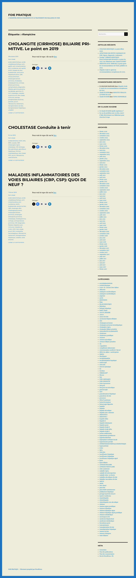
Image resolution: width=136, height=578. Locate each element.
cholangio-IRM (16, 208)
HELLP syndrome (105, 400)
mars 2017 (102, 267)
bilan (101, 302)
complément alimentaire (107, 348)
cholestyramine (13, 83)
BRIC (9, 143)
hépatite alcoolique (105, 410)
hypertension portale (106, 442)
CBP (21, 74)
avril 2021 (102, 177)
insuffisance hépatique (106, 456)
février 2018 (103, 244)
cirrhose (10, 221)
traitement (19, 104)
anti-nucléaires (13, 68)
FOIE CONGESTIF (104, 381)
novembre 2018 (104, 234)
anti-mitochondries (19, 66)
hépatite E (102, 421)
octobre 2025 (103, 138)
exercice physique (105, 367)
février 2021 (103, 179)
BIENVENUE (103, 300)
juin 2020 (102, 194)
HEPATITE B (103, 415)
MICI (14, 229)
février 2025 (103, 146)
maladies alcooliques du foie (108, 477)
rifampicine (12, 104)
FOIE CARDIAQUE (104, 379)
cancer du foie (21, 206)
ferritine (102, 371)
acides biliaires (13, 141)
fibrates (10, 89)
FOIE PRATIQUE (19, 15)
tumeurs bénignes (105, 533)
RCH (14, 231)
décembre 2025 (104, 133)
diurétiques (103, 356)
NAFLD (101, 481)
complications (13, 87)
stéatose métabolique (106, 515)
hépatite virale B (104, 427)
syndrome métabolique (106, 521)
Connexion (102, 550)
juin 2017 (102, 261)
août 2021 (102, 175)
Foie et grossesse (104, 383)
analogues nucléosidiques (107, 292)
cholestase (18, 81)
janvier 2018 (103, 246)
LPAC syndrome (104, 469)
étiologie (22, 147)
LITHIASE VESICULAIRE (107, 467)
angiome (102, 296)
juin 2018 (102, 238)
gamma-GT (19, 91)
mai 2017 (102, 263)
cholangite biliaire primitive (108, 329)
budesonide (12, 72)
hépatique (11, 151)
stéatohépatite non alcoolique (108, 502)
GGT (9, 93)
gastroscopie (103, 390)
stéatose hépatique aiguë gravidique (110, 512)
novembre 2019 (104, 209)
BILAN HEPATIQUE (105, 304)
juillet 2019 (102, 217)
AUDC (10, 70)
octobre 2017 (103, 252)
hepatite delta (103, 419)
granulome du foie (105, 396)
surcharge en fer (104, 517)
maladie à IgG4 (104, 471)
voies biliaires (12, 157)
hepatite (102, 406)
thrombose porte (104, 523)
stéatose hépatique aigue (107, 510)
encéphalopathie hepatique (108, 360)
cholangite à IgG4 (14, 145)
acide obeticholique (14, 62)
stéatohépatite (104, 500)
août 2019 (102, 215)
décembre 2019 (104, 206)
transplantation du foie (15, 106)
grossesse (102, 398)
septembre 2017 (104, 254)
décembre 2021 (104, 169)
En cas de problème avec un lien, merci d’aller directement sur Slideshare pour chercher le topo (111, 115)
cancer (101, 314)
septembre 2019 (104, 213)
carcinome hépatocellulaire (108, 319)
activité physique (104, 285)
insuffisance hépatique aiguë (108, 458)
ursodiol (11, 110)
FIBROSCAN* (103, 373)
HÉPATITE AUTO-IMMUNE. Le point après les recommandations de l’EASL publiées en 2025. (113, 66)
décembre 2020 (104, 183)
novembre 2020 (104, 186)
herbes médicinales (105, 433)
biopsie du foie (17, 70)
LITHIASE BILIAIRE (105, 465)
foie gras (102, 385)
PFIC (9, 155)
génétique (14, 149)
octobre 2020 (103, 188)
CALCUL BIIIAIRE (104, 312)
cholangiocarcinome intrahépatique (110, 325)
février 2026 (103, 131)
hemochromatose (105, 402)
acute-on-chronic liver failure (109, 287)
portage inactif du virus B (107, 494)
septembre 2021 (104, 173)
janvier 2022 (103, 167)
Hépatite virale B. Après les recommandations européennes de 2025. (113, 88)
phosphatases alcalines (15, 99)
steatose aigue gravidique (107, 506)
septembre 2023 (104, 154)
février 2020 (103, 202)
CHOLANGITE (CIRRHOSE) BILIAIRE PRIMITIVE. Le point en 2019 (49, 46)
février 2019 (103, 227)
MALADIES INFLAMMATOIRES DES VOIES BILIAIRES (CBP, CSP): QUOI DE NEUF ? (47, 179)
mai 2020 (102, 196)
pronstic (11, 101)
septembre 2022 (104, 161)
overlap (17, 97)
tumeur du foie (104, 531)
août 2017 (102, 256)
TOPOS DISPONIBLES (119, 97)
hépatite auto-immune (106, 412)
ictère (101, 448)
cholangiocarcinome (15, 210)
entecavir (102, 365)
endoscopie (103, 362)
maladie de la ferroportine (107, 473)
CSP (17, 147)
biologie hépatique (105, 308)
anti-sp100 (22, 68)
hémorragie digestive (106, 404)
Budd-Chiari (103, 310)
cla (100, 344)
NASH (101, 483)
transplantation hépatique (16, 108)
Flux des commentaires (106, 554)
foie (9, 149)
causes (14, 143)
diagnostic (21, 87)
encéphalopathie (104, 358)
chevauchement (13, 76)
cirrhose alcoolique (105, 340)
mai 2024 (102, 150)
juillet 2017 (102, 259)
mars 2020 (102, 200)
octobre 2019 (103, 211)
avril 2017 (102, 265)
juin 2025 (102, 142)
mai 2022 (102, 163)
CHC (100, 321)
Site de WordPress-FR (106, 556)
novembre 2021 (104, 171)
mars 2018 (102, 242)
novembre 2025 (104, 136)
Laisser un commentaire (16, 113)
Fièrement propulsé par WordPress (31, 569)
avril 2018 (102, 240)
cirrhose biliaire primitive (107, 342)
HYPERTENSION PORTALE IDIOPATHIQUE (112, 444)
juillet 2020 (103, 192)
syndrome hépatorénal (106, 519)
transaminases (104, 525)
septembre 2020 (104, 190)
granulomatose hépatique (107, 394)
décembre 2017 (104, 248)
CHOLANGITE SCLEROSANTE (108, 331)
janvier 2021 (103, 181)
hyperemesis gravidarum (107, 435)
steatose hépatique (105, 508)
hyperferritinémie (105, 437)
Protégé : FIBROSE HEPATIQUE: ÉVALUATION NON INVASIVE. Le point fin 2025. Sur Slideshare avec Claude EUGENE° (112, 59)
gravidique (22, 149)
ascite (101, 298)
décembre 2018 (104, 231)
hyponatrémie (103, 446)
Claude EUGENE (104, 92)
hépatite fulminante (105, 423)
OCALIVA (11, 97)
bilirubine (102, 306)
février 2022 (103, 165)
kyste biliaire (103, 462)
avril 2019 (102, 223)
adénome (102, 289)
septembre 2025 (104, 140)
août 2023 (102, 156)
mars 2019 (102, 225)
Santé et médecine (105, 496)
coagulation (103, 346)
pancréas (102, 487)
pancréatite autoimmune (107, 490)
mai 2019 (102, 221)
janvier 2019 (103, 229)
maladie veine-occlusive (107, 475)
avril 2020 (102, 198)
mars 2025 (102, 144)
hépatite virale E (104, 431)
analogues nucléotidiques (107, 294)
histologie (15, 93)
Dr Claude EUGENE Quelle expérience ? (111, 111)
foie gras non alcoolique (107, 387)
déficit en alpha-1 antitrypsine (109, 352)
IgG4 (101, 450)
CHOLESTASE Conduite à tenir (39, 127)
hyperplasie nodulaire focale (108, 440)
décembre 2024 (104, 148)
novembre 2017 (104, 250)
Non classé (11, 59)
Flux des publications (106, 552)
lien (55, 57)
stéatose (102, 504)
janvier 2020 (103, 204)
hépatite (102, 408)
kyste (101, 460)
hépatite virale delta (105, 429)
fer (100, 369)
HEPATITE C (103, 417)
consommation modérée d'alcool (109, 350)
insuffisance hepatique (106, 454)
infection (102, 452)
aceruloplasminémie (105, 283)
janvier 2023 (103, 158)
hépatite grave (103, 425)
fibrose (101, 375)
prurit (16, 101)
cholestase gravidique (106, 335)
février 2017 (103, 269)
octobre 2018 (103, 236)
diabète (101, 354)
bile (24, 141)
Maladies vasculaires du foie (108, 479)
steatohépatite (104, 498)
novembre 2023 (104, 152)
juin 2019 (102, 219)
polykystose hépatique (106, 492)
